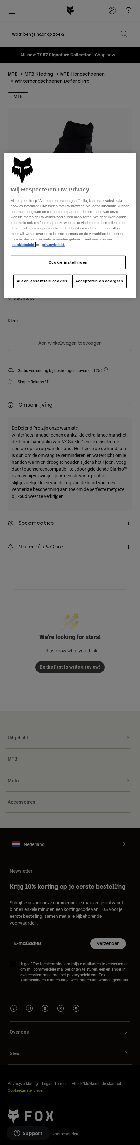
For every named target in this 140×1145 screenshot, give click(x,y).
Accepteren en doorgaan (99, 281)
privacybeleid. (53, 245)
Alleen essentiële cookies (42, 281)
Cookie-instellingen (68, 262)
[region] (70, 225)
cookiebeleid (23, 245)
